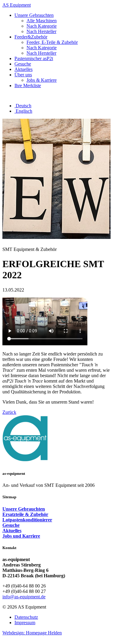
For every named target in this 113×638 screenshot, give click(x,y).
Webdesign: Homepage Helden (32, 632)
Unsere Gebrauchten (23, 508)
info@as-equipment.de (24, 596)
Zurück (9, 412)
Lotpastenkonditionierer (27, 519)
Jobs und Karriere (21, 536)
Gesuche (11, 525)
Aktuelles (11, 530)
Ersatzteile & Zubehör (25, 514)
